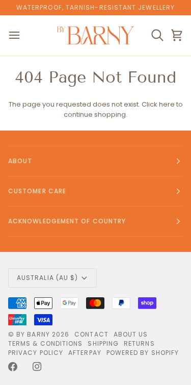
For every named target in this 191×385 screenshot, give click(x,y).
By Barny (33, 334)
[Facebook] (12, 366)
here (167, 104)
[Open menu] (23, 35)
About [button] (20, 161)
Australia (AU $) (47, 277)
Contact (91, 334)
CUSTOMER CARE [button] (37, 191)
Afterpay (84, 352)
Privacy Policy (35, 352)
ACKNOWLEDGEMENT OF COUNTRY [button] (67, 221)
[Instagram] (37, 366)
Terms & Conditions (45, 343)
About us (131, 334)
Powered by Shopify (142, 352)
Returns (139, 343)
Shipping (103, 343)
